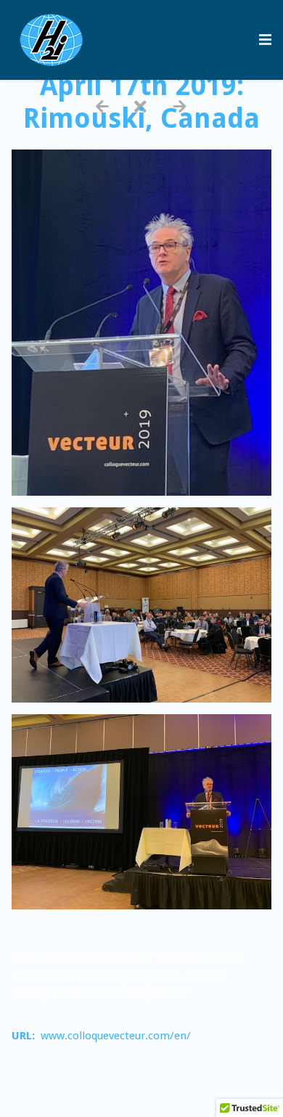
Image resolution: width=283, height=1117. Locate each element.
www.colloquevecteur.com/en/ (116, 1035)
